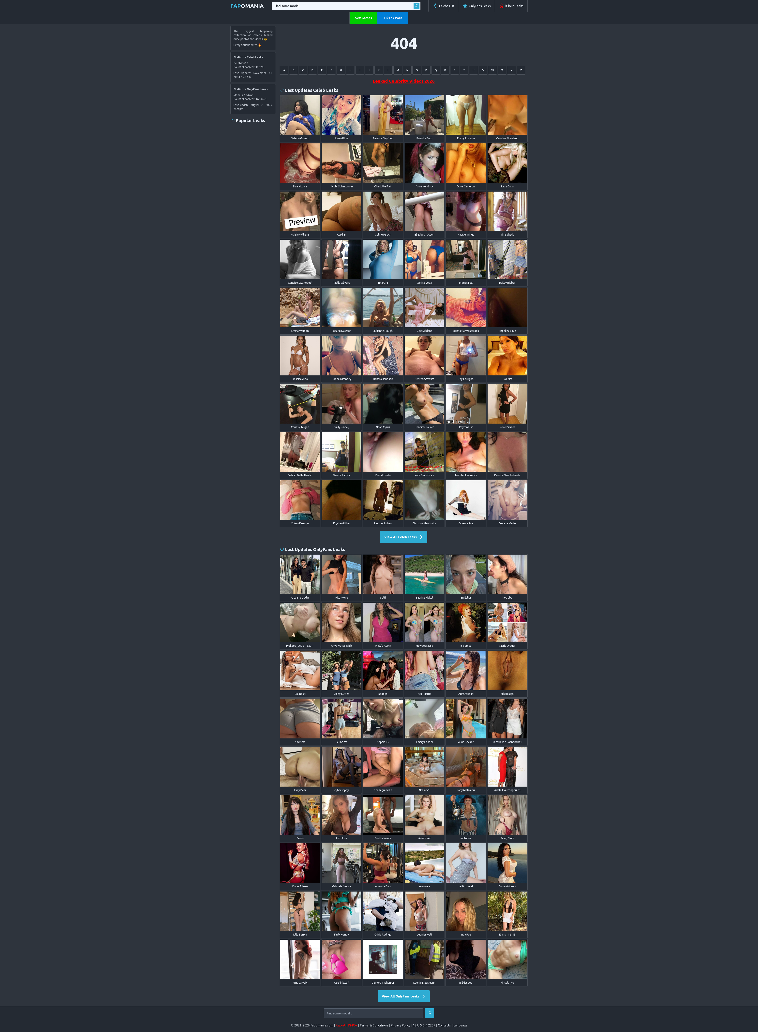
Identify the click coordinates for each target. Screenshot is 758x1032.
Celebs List (446, 6)
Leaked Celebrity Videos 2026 (404, 81)
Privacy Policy (400, 1025)
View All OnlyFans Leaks (401, 996)
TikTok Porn (393, 18)
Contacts (444, 1025)
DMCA (352, 1025)
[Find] (416, 6)
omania (247, 6)
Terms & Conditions (374, 1025)
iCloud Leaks (514, 6)
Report (340, 1025)
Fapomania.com (322, 1025)
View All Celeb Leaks (400, 537)
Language (460, 1025)
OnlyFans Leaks (480, 6)
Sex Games (363, 18)
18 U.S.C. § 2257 (424, 1025)
